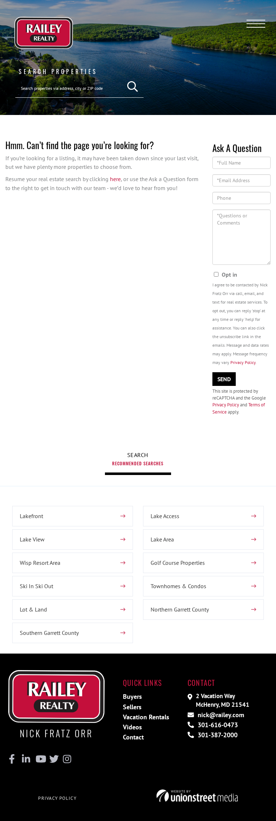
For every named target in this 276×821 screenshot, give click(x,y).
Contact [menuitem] (133, 737)
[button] (133, 87)
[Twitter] (53, 759)
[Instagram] (66, 759)
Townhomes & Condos (178, 586)
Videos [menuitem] (132, 727)
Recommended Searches (138, 463)
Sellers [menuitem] (132, 707)
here (115, 179)
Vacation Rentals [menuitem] (146, 717)
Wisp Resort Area (40, 562)
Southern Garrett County (49, 632)
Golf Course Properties (178, 562)
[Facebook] (12, 759)
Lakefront (31, 516)
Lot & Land (33, 609)
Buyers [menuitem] (132, 696)
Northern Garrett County (180, 609)
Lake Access (165, 516)
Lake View (32, 539)
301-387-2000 (217, 735)
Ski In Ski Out (36, 586)
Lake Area (162, 539)
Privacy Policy (243, 362)
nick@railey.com (220, 715)
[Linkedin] (25, 759)
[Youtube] (39, 759)
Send (224, 379)
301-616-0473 (217, 725)
